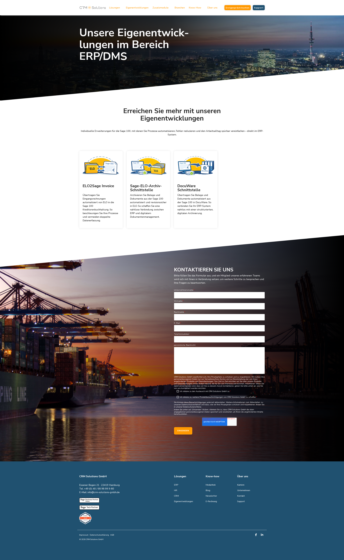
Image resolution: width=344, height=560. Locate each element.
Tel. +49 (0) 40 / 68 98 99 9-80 (96, 488)
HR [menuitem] (175, 490)
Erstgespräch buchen (237, 7)
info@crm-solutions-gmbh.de (103, 492)
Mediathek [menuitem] (211, 484)
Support (258, 7)
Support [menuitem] (241, 501)
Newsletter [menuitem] (211, 495)
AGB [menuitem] (112, 535)
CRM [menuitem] (176, 495)
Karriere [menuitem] (240, 484)
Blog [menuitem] (208, 490)
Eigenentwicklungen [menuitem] (183, 501)
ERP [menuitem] (176, 484)
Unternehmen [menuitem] (243, 490)
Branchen (180, 7)
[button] (256, 535)
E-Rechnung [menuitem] (211, 501)
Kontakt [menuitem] (241, 495)
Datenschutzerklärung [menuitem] (99, 535)
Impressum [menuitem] (83, 535)
